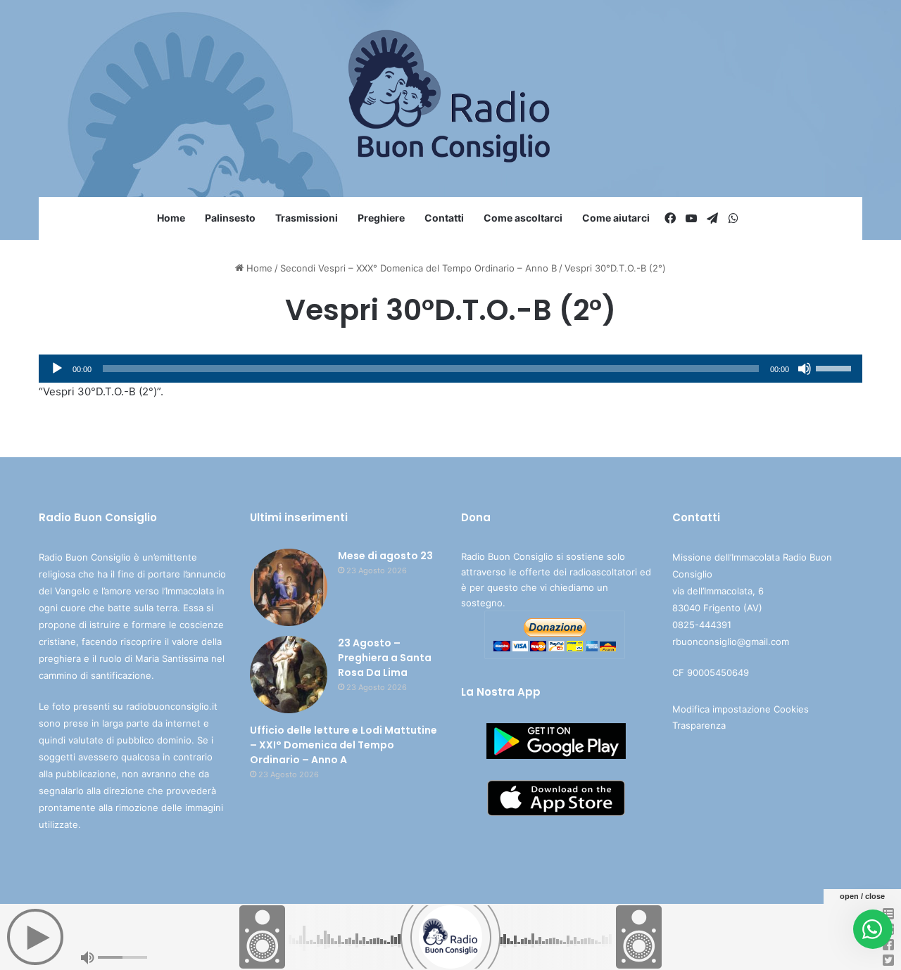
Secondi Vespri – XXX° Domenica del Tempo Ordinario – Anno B (418, 268)
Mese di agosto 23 (385, 556)
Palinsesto (230, 218)
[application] (450, 369)
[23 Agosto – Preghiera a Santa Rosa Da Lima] (288, 674)
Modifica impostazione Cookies (740, 709)
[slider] (835, 367)
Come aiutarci (616, 218)
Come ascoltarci (523, 218)
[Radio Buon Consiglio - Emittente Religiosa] (450, 98)
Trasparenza (699, 725)
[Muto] (805, 369)
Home (171, 218)
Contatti (444, 218)
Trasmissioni (306, 218)
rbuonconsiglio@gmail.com (730, 641)
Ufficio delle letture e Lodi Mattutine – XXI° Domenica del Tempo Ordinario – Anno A (343, 745)
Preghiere (381, 218)
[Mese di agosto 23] (288, 587)
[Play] (57, 369)
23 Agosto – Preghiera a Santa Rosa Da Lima (384, 657)
